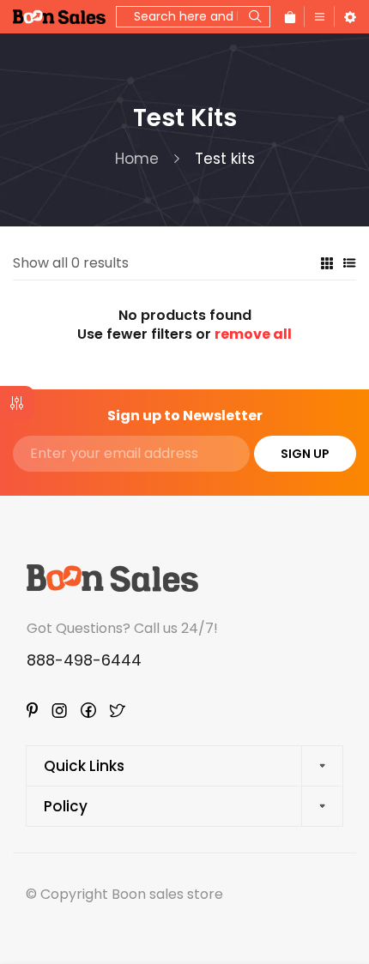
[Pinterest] (32, 710)
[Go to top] (339, 878)
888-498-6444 (84, 660)
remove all (253, 334)
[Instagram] (59, 710)
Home (137, 158)
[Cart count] (290, 16)
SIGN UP (305, 453)
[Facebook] (88, 710)
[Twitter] (117, 711)
